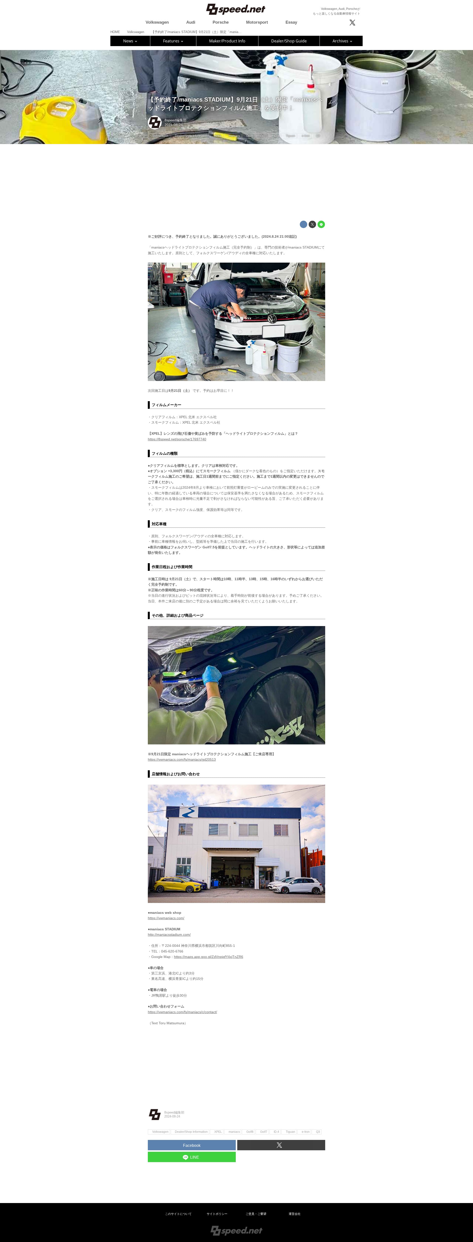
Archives (341, 41)
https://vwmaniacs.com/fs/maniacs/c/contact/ (182, 1012)
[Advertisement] (236, 182)
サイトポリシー (217, 1214)
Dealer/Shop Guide (289, 41)
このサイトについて (178, 1214)
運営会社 (295, 1214)
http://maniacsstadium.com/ (169, 934)
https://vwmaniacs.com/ (166, 918)
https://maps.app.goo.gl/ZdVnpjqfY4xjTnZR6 (208, 957)
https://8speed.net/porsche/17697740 (177, 439)
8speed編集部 (175, 120)
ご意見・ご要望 (256, 1214)
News (128, 41)
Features (171, 41)
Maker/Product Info (227, 41)
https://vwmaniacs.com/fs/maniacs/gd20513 (182, 759)
